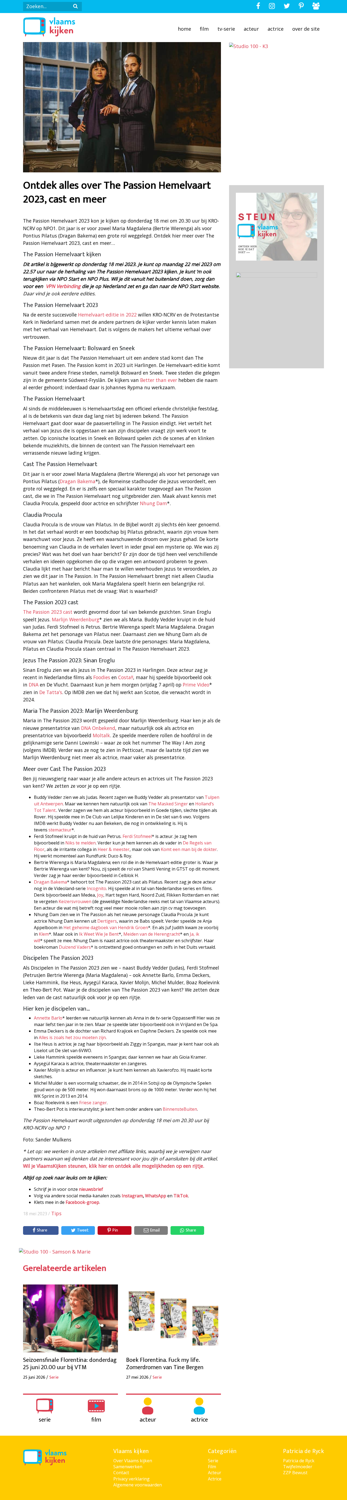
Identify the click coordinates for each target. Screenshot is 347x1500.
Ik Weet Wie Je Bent (99, 934)
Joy (100, 895)
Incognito (96, 888)
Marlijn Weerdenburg (75, 619)
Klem (44, 934)
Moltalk (101, 735)
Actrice (276, 29)
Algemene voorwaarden (137, 1485)
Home (184, 29)
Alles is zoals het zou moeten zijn (72, 1037)
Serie (213, 1461)
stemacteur (60, 830)
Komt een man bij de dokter (189, 849)
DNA (33, 684)
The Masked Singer (168, 804)
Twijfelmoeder (297, 1467)
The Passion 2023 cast (47, 612)
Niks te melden (80, 843)
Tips (56, 1213)
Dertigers (107, 921)
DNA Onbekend (98, 728)
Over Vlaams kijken (132, 1461)
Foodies (101, 677)
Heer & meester (114, 849)
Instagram (132, 1196)
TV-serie (226, 29)
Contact (121, 1473)
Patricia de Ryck (298, 1461)
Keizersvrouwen (75, 901)
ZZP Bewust (295, 1473)
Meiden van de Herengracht (151, 934)
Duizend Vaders (75, 947)
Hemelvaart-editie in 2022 (107, 314)
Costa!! (125, 677)
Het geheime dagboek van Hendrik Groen (105, 928)
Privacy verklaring (131, 1479)
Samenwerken (127, 1467)
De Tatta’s (50, 692)
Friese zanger (93, 1103)
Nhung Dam (153, 503)
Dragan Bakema (77, 481)
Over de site (306, 29)
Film (204, 29)
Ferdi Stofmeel (137, 836)
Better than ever (158, 380)
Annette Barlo (48, 1018)
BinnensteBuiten (180, 1109)
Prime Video (196, 684)
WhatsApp (155, 1196)
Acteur (251, 29)
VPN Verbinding (63, 286)
